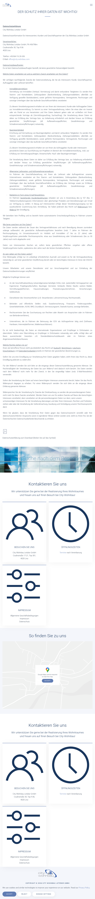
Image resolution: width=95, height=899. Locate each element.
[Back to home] (6, 5)
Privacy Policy (84, 888)
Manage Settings (43, 894)
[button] (91, 5)
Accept (47, 681)
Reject (24, 894)
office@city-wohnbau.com (19, 59)
